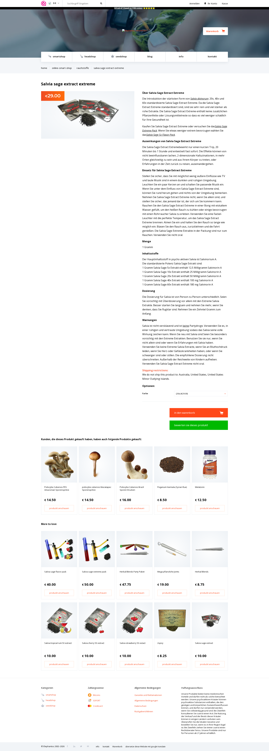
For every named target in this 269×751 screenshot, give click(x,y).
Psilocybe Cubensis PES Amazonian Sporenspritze (56, 488)
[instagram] (75, 747)
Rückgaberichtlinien (143, 711)
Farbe (145, 393)
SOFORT (96, 700)
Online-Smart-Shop (62, 67)
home (44, 67)
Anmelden (194, 3)
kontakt (212, 56)
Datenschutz (140, 706)
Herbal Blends (201, 571)
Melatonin (200, 487)
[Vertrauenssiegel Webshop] (44, 3)
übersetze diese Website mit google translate (145, 746)
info (181, 56)
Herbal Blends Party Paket (132, 571)
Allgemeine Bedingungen (146, 700)
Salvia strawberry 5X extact (132, 643)
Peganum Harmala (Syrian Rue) (172, 487)
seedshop (121, 56)
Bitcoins (96, 695)
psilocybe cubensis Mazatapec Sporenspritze (96, 488)
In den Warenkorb (184, 412)
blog (150, 56)
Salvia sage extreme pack (94, 571)
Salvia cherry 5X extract (93, 643)
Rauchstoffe (83, 67)
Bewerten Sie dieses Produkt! (191, 425)
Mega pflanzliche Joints (168, 571)
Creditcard (98, 706)
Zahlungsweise (96, 687)
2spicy (160, 643)
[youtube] (89, 747)
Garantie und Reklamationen (148, 695)
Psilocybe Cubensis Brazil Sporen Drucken (132, 488)
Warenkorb (212, 31)
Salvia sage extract (204, 643)
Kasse (225, 3)
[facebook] (68, 747)
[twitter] (82, 747)
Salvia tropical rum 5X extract (58, 643)
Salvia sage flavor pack (55, 571)
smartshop (59, 56)
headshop (90, 56)
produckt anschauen (59, 508)
